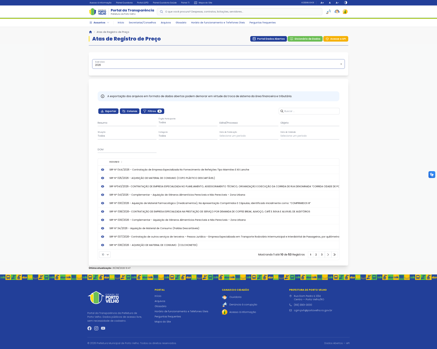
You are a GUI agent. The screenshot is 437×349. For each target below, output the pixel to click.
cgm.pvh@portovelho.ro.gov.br (313, 310)
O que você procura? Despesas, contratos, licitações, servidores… (204, 11)
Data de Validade (288, 132)
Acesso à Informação (101, 2)
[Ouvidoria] (337, 11)
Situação (102, 132)
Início (121, 22)
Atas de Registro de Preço (113, 32)
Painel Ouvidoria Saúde (165, 2)
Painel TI (185, 2)
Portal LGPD (143, 2)
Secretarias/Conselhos (142, 22)
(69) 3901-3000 (303, 305)
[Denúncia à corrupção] (329, 11)
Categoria (163, 132)
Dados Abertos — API (337, 343)
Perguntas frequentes (263, 22)
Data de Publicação (228, 132)
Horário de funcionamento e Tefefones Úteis (218, 22)
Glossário (181, 22)
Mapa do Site (163, 321)
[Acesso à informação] (345, 11)
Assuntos (99, 22)
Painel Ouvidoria (124, 2)
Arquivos (166, 22)
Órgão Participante (167, 118)
